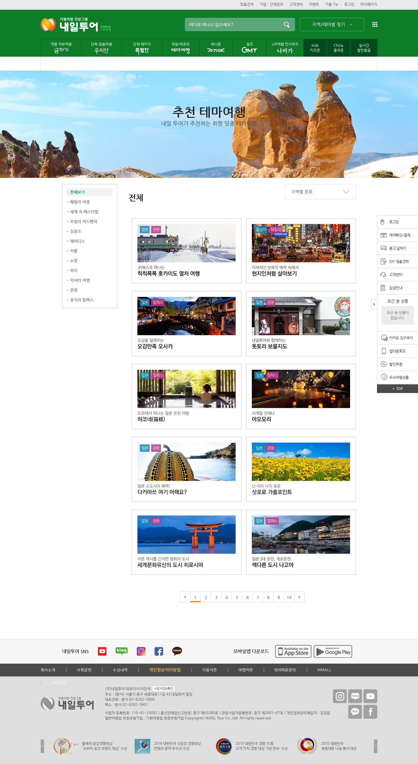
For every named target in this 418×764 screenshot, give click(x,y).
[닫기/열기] (374, 304)
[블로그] (355, 696)
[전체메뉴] (374, 24)
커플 (73, 251)
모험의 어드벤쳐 (83, 221)
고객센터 (296, 4)
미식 (73, 270)
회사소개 (48, 670)
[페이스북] (370, 712)
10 (289, 597)
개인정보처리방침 (165, 670)
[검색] (286, 24)
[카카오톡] (355, 712)
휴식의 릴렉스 (81, 300)
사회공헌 (84, 670)
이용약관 (209, 670)
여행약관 (245, 670)
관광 (73, 290)
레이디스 (77, 241)
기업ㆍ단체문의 (271, 4)
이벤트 (314, 4)
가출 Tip (331, 4)
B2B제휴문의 (285, 670)
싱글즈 (75, 231)
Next (375, 746)
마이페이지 (368, 4)
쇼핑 (73, 260)
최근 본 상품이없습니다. (398, 315)
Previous (42, 746)
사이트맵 (58, 683)
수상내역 (120, 670)
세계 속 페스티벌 (84, 211)
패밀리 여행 (80, 202)
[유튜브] (370, 696)
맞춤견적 (247, 4)
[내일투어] (69, 24)
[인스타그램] (340, 696)
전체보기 (77, 192)
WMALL (324, 670)
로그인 (349, 4)
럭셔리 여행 (80, 280)
